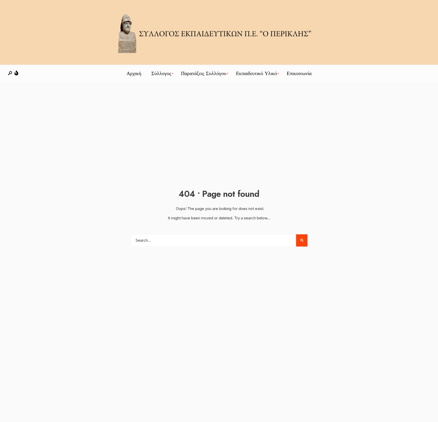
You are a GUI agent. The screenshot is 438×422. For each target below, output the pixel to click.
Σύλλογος (161, 73)
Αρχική (133, 73)
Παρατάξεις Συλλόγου (203, 73)
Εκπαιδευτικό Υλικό (256, 73)
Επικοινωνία (299, 73)
